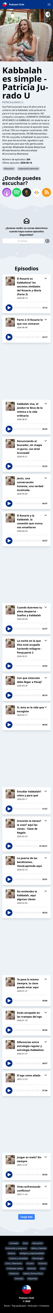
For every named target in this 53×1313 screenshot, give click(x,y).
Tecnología (37, 1258)
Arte (25, 1243)
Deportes (32, 1278)
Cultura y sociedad (18, 1258)
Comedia (13, 1243)
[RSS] (46, 192)
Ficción (30, 1263)
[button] (49, 4)
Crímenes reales (14, 1268)
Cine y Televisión (14, 1263)
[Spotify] (16, 192)
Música (11, 1253)
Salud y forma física (33, 1273)
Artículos (32, 1305)
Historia (42, 1263)
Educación (9, 168)
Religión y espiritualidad (32, 1253)
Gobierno (13, 1273)
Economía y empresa (16, 1248)
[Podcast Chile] (26, 1289)
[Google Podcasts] (36, 192)
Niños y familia (38, 1248)
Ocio (43, 1268)
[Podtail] (26, 192)
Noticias (31, 1268)
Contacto (44, 1305)
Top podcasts (19, 1305)
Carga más (26, 1216)
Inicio (7, 1305)
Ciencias (19, 1278)
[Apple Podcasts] (7, 192)
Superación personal (28, 168)
